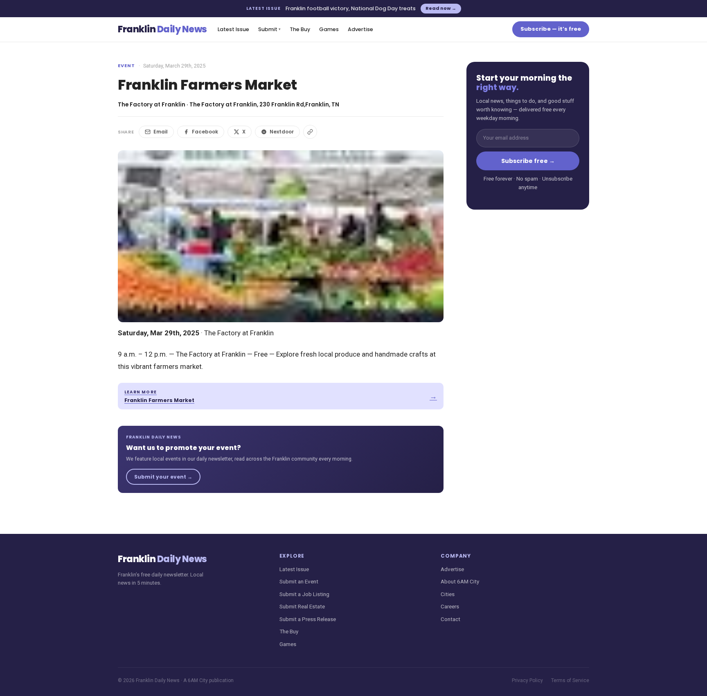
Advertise (360, 29)
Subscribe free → (528, 161)
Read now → (441, 8)
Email (160, 131)
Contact (450, 619)
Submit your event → (163, 476)
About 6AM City (460, 581)
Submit (269, 29)
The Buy (300, 29)
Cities (448, 594)
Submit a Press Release (307, 619)
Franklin (162, 29)
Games (329, 29)
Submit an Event (298, 581)
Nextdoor (282, 131)
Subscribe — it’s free (550, 29)
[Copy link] (310, 132)
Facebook (205, 131)
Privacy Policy (527, 680)
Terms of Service (570, 680)
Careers (450, 606)
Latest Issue (233, 29)
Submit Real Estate (302, 606)
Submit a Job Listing (304, 594)
